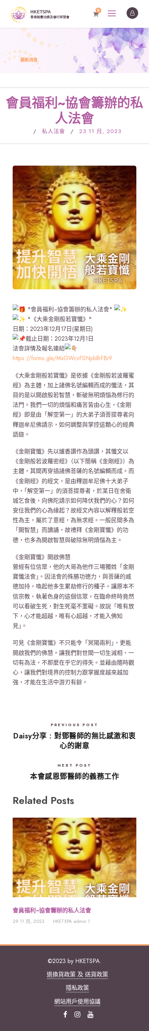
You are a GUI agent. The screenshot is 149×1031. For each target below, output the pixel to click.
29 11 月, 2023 (28, 921)
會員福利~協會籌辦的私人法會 (52, 910)
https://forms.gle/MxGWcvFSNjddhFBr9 (62, 358)
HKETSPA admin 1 (71, 921)
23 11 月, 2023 (100, 131)
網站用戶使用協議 (77, 1001)
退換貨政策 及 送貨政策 (77, 974)
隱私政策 (77, 988)
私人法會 (53, 131)
